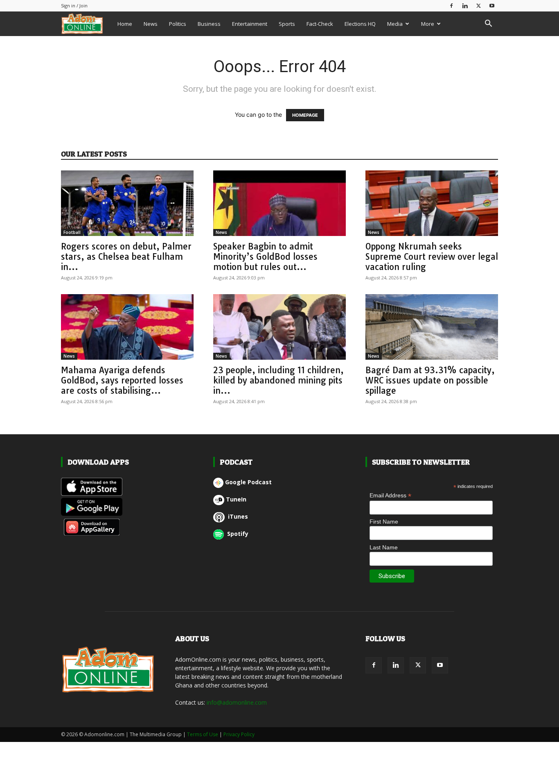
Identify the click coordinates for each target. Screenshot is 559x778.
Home (124, 23)
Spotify (236, 534)
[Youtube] (492, 5)
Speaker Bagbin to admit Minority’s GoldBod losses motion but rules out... (265, 256)
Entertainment (249, 23)
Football (72, 232)
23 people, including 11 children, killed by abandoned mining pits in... (278, 380)
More (427, 23)
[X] (478, 5)
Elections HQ (360, 23)
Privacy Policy (239, 734)
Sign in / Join (74, 5)
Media (395, 23)
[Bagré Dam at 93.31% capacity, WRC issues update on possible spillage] (431, 327)
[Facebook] (451, 5)
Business (209, 23)
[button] (488, 24)
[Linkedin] (465, 5)
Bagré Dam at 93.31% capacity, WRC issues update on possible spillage (430, 380)
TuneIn (236, 499)
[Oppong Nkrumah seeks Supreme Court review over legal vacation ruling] (431, 203)
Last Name (384, 547)
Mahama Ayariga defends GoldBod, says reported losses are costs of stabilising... (122, 380)
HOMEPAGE (305, 115)
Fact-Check (320, 23)
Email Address (390, 495)
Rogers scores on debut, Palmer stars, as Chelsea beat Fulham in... (126, 256)
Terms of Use (202, 734)
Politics (177, 23)
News (151, 23)
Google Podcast (248, 482)
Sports (287, 23)
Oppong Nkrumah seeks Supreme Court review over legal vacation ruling (431, 256)
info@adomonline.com (237, 702)
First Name (384, 521)
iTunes (237, 516)
